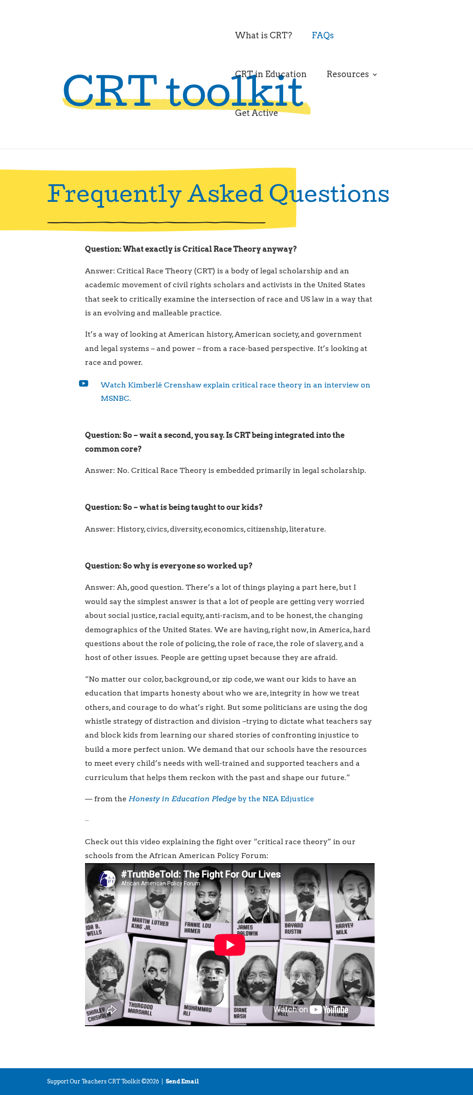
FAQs (323, 36)
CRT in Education (271, 75)
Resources (348, 75)
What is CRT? (263, 36)
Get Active (256, 114)
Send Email (182, 1081)
